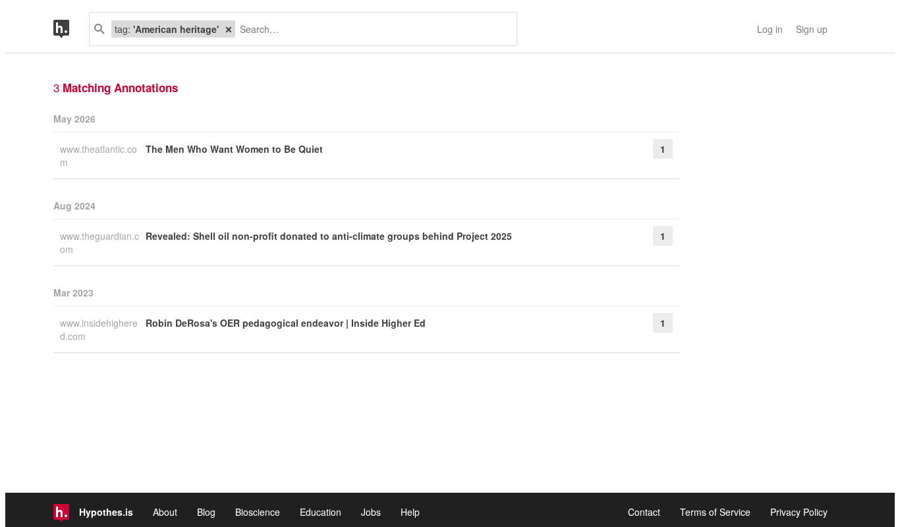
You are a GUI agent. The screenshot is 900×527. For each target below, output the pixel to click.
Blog (206, 511)
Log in (770, 29)
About (165, 511)
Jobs (371, 511)
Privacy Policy (799, 511)
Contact (644, 511)
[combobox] (371, 28)
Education (320, 511)
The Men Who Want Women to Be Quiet (234, 148)
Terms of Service (715, 511)
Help (410, 511)
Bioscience (257, 511)
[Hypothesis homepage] (71, 29)
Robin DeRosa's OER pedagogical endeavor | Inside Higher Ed (286, 322)
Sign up (812, 29)
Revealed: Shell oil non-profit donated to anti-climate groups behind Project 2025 (329, 235)
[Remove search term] (228, 29)
